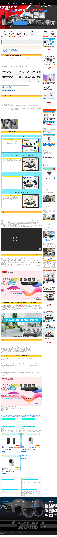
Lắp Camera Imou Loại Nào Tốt (8, 426)
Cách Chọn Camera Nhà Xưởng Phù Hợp (49, 259)
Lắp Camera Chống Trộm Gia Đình (21, 192)
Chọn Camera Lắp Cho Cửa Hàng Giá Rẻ (49, 222)
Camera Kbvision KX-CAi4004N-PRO (48, 83)
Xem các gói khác (45, 189)
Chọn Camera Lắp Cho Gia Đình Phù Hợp (49, 204)
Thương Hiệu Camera (16, 3)
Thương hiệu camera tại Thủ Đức (34, 513)
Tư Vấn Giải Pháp (45, 3)
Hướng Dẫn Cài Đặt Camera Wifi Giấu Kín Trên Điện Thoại (32, 415)
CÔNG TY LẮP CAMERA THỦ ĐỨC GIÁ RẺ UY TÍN (28, 13)
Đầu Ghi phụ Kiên (39, 3)
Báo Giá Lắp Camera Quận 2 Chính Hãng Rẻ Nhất (8, 416)
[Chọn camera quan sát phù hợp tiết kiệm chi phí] (55, 33)
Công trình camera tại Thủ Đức (34, 508)
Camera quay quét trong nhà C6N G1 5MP (28, 449)
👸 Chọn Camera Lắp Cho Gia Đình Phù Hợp (8, 479)
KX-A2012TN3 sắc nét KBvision (48, 101)
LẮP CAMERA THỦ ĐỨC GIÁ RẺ (6, 501)
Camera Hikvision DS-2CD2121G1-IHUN (49, 178)
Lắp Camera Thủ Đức (13, 1)
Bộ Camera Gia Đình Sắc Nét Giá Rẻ (22, 136)
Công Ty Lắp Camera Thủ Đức (21, 1)
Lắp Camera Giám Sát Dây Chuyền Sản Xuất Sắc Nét (48, 340)
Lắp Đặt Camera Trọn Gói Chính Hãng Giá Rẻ (35, 416)
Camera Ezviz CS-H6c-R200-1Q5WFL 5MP (8, 471)
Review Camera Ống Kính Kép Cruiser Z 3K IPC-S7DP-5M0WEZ (15, 415)
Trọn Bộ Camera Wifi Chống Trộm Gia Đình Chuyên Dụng (21, 155)
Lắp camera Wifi (32, 3)
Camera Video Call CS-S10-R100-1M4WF (8, 449)
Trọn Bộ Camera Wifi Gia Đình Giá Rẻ (21, 174)
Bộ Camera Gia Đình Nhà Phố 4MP (48, 321)
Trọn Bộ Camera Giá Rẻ (24, 3)
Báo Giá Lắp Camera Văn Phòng (28, 426)
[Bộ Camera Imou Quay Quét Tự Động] (26, 455)
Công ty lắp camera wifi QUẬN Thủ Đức (35, 504)
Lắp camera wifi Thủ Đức (28, 1)
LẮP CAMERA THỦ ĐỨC (4, 3)
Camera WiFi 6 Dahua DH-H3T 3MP (48, 145)
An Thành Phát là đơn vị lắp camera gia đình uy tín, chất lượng (6, 50)
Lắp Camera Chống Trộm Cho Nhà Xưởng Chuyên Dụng (49, 302)
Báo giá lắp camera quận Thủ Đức (34, 506)
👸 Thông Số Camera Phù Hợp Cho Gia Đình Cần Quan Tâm (30, 479)
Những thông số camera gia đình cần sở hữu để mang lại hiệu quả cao (29, 47)
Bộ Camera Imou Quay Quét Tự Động (27, 456)
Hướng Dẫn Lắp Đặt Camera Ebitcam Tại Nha (22, 416)
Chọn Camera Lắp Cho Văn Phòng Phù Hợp (49, 240)
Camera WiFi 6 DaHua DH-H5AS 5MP (48, 157)
